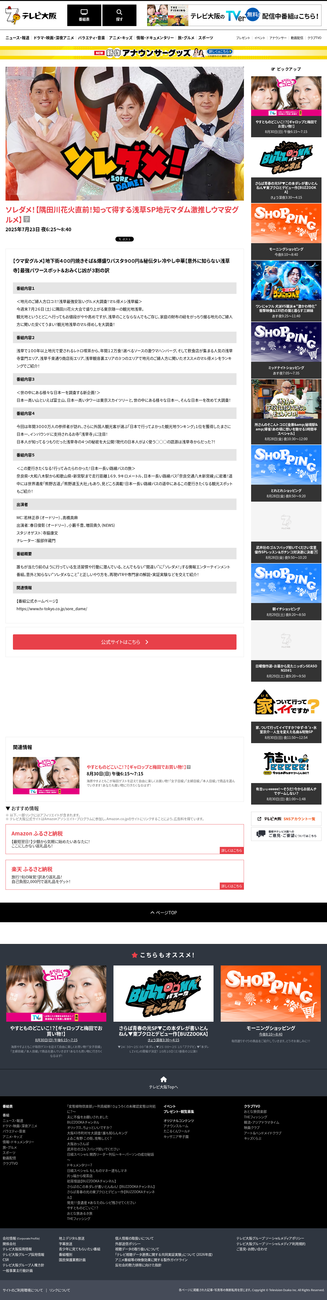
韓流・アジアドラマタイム (261, 1122)
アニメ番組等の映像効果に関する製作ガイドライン (151, 1259)
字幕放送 (65, 1243)
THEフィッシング (78, 1218)
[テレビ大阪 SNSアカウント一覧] (286, 824)
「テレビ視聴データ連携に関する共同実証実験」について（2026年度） (164, 1254)
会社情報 (21, 1238)
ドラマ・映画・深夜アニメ (20, 1125)
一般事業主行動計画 (18, 1270)
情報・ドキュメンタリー (18, 1141)
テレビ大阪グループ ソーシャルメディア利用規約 (271, 1243)
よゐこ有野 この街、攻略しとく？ (89, 1138)
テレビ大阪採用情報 (17, 1248)
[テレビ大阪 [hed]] (31, 15)
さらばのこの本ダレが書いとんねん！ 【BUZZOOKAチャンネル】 (111, 1186)
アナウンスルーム (176, 1125)
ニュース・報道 (13, 1120)
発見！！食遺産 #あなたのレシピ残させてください (101, 1202)
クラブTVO (314, 37)
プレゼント (243, 37)
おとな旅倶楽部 (255, 1111)
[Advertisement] (125, 696)
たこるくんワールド (177, 1131)
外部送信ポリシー (128, 1243)
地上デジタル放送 (72, 1238)
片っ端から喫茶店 (80, 1175)
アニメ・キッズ (12, 1136)
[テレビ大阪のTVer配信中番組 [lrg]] (234, 25)
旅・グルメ (10, 1147)
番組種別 (65, 1254)
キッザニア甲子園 (176, 1136)
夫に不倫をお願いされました (87, 1116)
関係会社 (9, 1243)
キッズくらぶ (252, 1138)
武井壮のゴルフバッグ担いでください (93, 1148)
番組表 (8, 1106)
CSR (6, 1259)
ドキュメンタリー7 (79, 1165)
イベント (259, 37)
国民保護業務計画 (72, 1259)
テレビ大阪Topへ (163, 1087)
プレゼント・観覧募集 (179, 1111)
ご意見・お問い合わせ (252, 1248)
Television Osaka (280, 1290)
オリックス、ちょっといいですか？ (89, 1127)
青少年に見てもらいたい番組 (79, 1248)
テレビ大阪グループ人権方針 (23, 1264)
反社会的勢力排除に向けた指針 (138, 1264)
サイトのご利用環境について (23, 1290)
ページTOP (166, 912)
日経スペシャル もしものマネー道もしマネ (97, 1170)
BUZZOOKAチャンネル (83, 1122)
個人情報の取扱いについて (134, 1238)
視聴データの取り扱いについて (137, 1248)
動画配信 (297, 37)
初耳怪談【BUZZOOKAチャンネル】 (91, 1181)
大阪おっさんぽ (78, 1143)
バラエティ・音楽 (14, 1131)
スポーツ (9, 1152)
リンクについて (59, 1290)
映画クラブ (251, 1127)
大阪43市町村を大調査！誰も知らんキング (97, 1132)
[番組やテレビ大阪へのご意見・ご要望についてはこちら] (286, 839)
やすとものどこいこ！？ (82, 1207)
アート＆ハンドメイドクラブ (262, 1132)
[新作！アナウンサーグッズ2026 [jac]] (163, 52)
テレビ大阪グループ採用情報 (23, 1254)
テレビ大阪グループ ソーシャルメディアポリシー (270, 1238)
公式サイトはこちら (120, 641)
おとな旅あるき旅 (79, 1213)
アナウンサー (278, 37)
